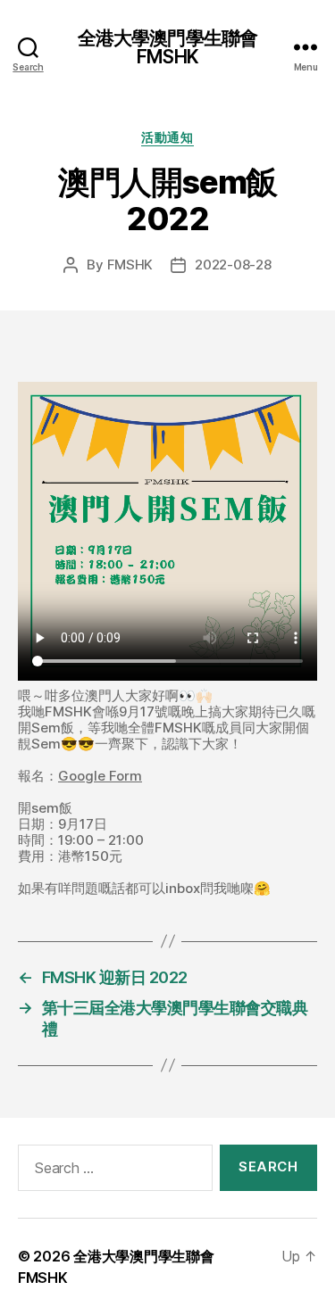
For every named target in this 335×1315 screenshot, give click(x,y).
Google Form (100, 775)
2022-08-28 (233, 264)
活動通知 (167, 137)
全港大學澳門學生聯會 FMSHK (167, 47)
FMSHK (130, 264)
